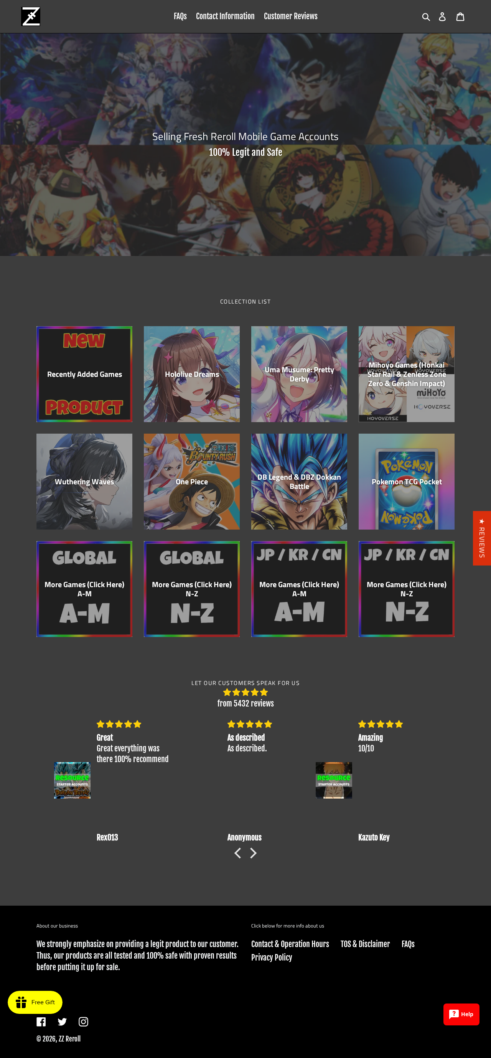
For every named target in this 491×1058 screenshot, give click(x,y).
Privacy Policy (271, 957)
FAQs (408, 944)
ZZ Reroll (70, 1039)
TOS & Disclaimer (365, 944)
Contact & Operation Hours (290, 944)
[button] (239, 853)
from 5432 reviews (245, 703)
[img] (245, 692)
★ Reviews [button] (482, 538)
